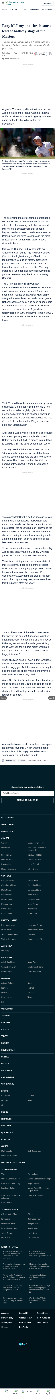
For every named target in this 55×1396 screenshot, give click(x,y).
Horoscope (5, 951)
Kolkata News (7, 899)
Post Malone (33, 1174)
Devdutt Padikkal (35, 855)
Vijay (3, 1174)
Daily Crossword (34, 1151)
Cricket (23, 9)
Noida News (33, 904)
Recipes (31, 993)
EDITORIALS (6, 1071)
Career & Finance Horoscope (39, 1179)
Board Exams (33, 962)
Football (31, 1096)
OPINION (5, 1064)
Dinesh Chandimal (8, 869)
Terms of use (42, 1313)
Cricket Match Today (36, 843)
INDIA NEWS (7, 831)
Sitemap (4, 1327)
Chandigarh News (8, 885)
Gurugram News (34, 890)
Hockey (4, 1101)
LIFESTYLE (5, 979)
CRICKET (5, 838)
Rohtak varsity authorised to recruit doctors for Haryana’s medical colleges (13, 1254)
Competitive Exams (9, 967)
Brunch (31, 983)
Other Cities (32, 914)
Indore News (6, 895)
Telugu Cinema (33, 1224)
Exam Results (6, 972)
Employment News (35, 967)
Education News (34, 972)
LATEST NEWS (7, 818)
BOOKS (4, 1112)
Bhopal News (33, 881)
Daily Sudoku (6, 1151)
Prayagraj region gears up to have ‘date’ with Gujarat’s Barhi (14, 1266)
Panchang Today (8, 1188)
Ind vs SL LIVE (33, 864)
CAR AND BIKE (7, 1077)
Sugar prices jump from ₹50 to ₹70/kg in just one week (13, 1300)
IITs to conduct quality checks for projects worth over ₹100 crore (39, 1266)
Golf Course (22, 761)
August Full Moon (35, 1184)
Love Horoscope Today (10, 1184)
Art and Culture (7, 983)
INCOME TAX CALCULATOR (13, 1163)
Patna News (6, 909)
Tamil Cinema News (36, 930)
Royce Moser (6, 1203)
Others (4, 1105)
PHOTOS (5, 1029)
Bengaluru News (8, 881)
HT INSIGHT (6, 1119)
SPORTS (4, 1091)
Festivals (31, 988)
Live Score (5, 848)
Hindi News (32, 1233)
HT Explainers (33, 1238)
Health (4, 993)
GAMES (4, 1146)
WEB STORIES (7, 1009)
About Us (5, 1313)
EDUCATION (6, 958)
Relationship (6, 997)
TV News (31, 935)
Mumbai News (7, 904)
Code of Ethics (43, 1323)
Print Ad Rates (25, 1323)
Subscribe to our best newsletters (27, 787)
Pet (2, 1002)
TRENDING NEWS (9, 1169)
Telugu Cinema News (9, 935)
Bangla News (33, 1228)
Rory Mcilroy (10, 761)
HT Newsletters (43, 1318)
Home (4, 9)
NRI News (5, 1238)
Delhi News (6, 890)
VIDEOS (4, 1036)
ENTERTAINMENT (9, 920)
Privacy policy (7, 1318)
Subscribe (47, 3)
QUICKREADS (7, 1133)
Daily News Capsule (11, 793)
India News (34, 9)
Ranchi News (6, 914)
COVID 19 (5, 1139)
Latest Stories (9, 1247)
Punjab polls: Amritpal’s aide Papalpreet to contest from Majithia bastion (14, 1277)
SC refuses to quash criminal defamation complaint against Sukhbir (40, 1253)
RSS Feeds (23, 1327)
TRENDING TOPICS (9, 1210)
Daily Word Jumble (9, 1156)
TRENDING (6, 1016)
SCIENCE (5, 1057)
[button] (3, 3)
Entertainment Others (36, 939)
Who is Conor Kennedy (10, 1179)
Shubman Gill (6, 855)
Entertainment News (9, 1228)
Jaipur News (33, 895)
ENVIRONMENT (8, 1050)
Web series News (8, 939)
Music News (6, 930)
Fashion (4, 988)
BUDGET (5, 1043)
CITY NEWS (6, 876)
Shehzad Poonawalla (36, 1196)
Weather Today (25, 1318)
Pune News (32, 909)
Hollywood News (35, 925)
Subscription (6, 1323)
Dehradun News (34, 885)
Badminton (5, 1096)
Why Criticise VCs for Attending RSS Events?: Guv (39, 1300)
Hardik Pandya (7, 860)
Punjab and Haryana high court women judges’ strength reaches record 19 (39, 1288)
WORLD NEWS (7, 825)
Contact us (23, 1313)
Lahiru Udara (33, 869)
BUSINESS (5, 1023)
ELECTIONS (6, 1126)
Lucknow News (34, 899)
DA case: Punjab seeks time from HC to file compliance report (12, 1287)
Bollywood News (8, 925)
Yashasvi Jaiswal (34, 860)
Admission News (8, 962)
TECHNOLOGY (7, 1084)
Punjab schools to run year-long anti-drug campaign (38, 1277)
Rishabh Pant (6, 864)
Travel (30, 997)
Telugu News (6, 1233)
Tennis (30, 1101)
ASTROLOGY (6, 946)
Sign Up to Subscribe (27, 800)
